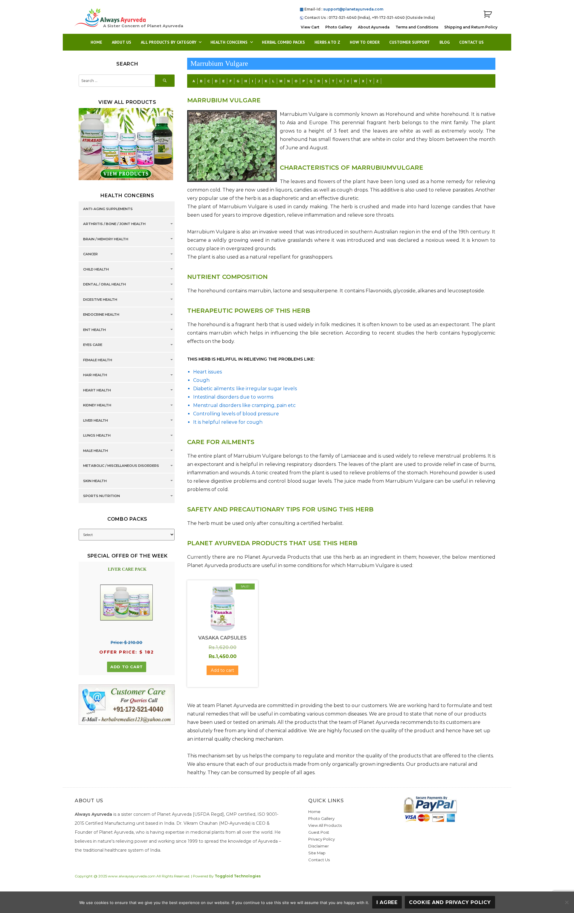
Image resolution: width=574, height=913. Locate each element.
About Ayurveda (374, 27)
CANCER (90, 254)
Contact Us (471, 42)
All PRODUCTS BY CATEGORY (168, 42)
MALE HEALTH (95, 451)
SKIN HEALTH (95, 481)
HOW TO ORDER (365, 42)
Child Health (96, 269)
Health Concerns (229, 42)
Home (96, 42)
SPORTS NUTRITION (101, 496)
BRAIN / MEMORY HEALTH (105, 239)
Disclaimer (318, 846)
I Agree (387, 902)
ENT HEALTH (94, 330)
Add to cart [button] (222, 670)
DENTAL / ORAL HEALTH (104, 284)
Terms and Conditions (417, 27)
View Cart (310, 27)
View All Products (325, 825)
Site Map (317, 852)
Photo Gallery (338, 27)
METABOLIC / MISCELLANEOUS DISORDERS (121, 466)
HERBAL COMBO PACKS (283, 42)
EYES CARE (92, 345)
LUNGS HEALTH (97, 436)
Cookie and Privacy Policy (450, 902)
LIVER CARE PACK (127, 569)
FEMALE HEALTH (97, 360)
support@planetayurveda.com (353, 9)
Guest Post (318, 832)
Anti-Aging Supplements (108, 209)
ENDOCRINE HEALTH (101, 315)
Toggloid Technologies (238, 876)
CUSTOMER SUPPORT (409, 42)
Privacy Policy (321, 839)
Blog (444, 42)
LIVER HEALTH (95, 420)
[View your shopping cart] (487, 14)
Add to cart (126, 666)
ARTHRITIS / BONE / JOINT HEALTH (114, 224)
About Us (121, 42)
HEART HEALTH (97, 390)
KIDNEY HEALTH (97, 405)
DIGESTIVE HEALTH (100, 299)
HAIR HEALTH (95, 375)
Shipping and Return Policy (470, 27)
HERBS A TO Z (327, 42)
